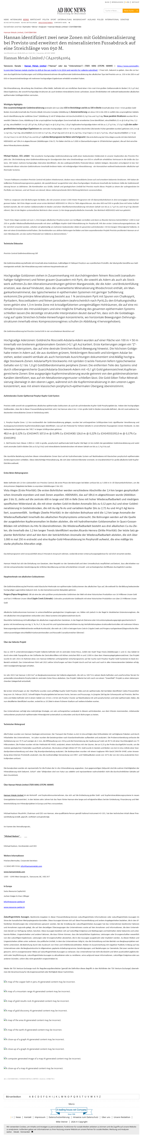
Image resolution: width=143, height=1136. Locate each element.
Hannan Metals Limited (13, 33)
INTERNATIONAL (112, 19)
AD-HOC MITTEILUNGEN (29, 23)
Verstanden (25, 1132)
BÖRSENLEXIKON (117, 2)
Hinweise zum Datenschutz (85, 1117)
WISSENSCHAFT (79, 19)
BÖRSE (26, 19)
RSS (128, 2)
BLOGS (107, 2)
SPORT (53, 19)
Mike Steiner (62, 1121)
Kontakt (27, 1117)
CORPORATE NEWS (60, 23)
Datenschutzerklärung (59, 1117)
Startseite (26, 26)
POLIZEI (100, 19)
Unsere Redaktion (122, 1117)
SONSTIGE (124, 19)
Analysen (42, 26)
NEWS (6, 19)
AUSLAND (92, 19)
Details (16, 1132)
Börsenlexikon (13, 1096)
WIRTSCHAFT (35, 19)
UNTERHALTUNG (65, 19)
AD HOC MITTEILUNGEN (12, 23)
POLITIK (45, 19)
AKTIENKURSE (16, 19)
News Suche (129, 10)
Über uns (106, 1117)
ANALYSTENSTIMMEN (45, 23)
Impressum (40, 1117)
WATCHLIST (135, 2)
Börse (34, 26)
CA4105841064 (30, 33)
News (18, 1117)
